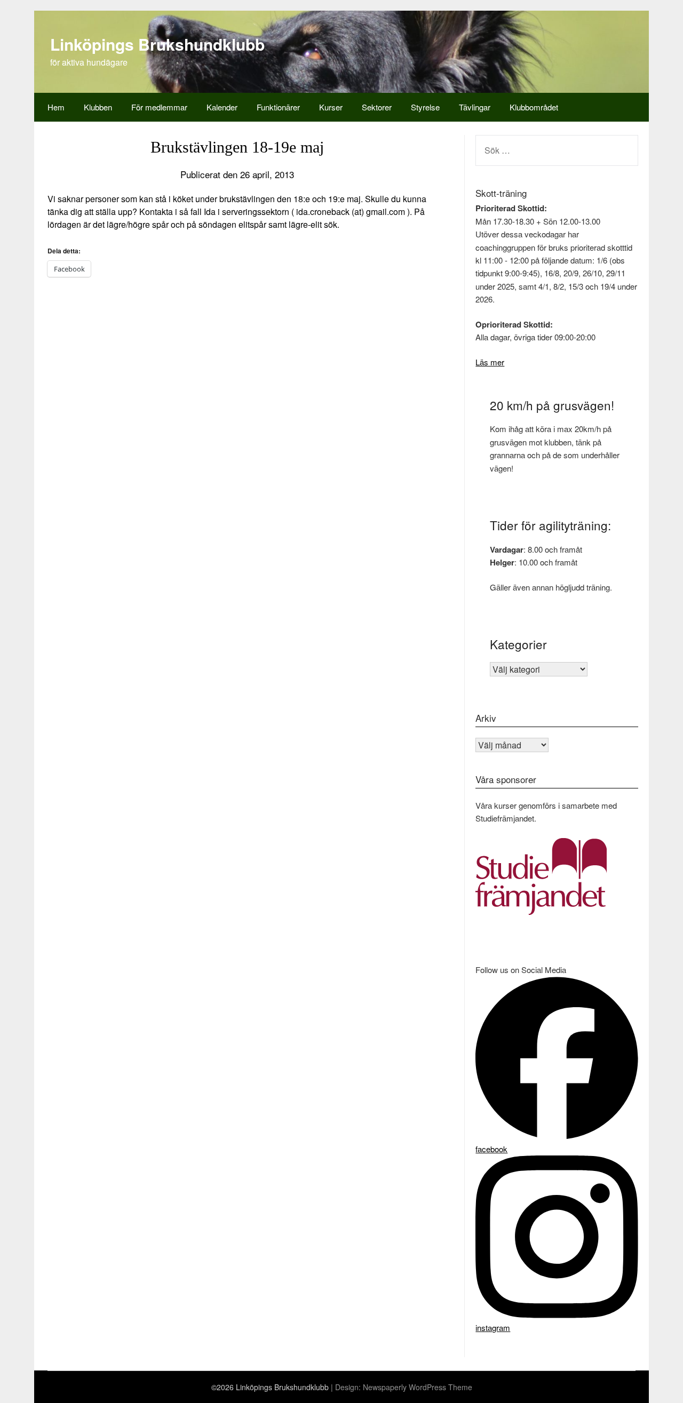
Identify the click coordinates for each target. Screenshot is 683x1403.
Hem (56, 107)
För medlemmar (159, 107)
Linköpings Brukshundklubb (157, 44)
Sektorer (377, 107)
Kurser (331, 107)
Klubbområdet (534, 107)
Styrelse (425, 107)
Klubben (98, 107)
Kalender (222, 107)
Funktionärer (278, 107)
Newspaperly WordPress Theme (417, 1387)
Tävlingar (474, 107)
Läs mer (489, 362)
